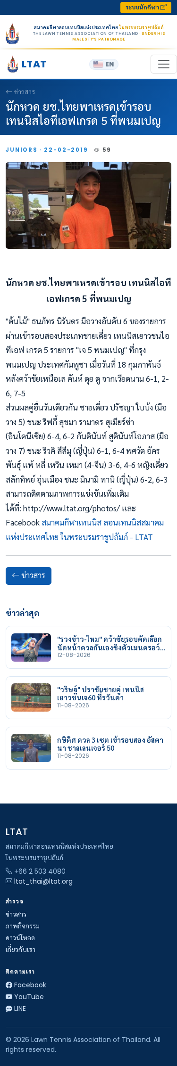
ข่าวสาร (24, 92)
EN (109, 64)
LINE (20, 1008)
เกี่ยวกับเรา (20, 949)
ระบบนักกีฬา (143, 7)
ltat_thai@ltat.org (43, 881)
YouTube (29, 996)
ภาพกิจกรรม (23, 926)
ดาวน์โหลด (20, 938)
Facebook (30, 985)
